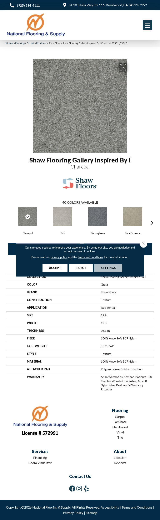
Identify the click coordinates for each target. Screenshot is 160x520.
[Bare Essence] (132, 216)
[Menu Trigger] (147, 25)
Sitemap (91, 513)
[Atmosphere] (97, 216)
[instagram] (79, 488)
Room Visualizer (40, 463)
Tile (120, 437)
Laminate (120, 422)
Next (152, 216)
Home (9, 43)
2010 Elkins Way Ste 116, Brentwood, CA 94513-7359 (108, 5)
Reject (81, 268)
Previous (8, 216)
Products (41, 43)
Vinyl (120, 432)
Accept (55, 268)
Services (40, 451)
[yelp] (86, 488)
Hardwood (120, 427)
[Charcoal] (27, 216)
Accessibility (110, 507)
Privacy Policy (73, 513)
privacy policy (59, 257)
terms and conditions (90, 257)
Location (120, 457)
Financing (40, 457)
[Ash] (62, 216)
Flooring (20, 43)
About (120, 451)
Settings (108, 268)
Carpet (30, 43)
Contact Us (80, 476)
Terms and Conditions (136, 507)
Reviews (120, 463)
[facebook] (72, 488)
